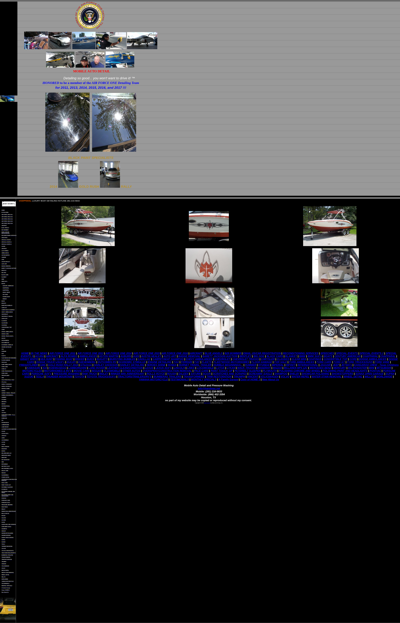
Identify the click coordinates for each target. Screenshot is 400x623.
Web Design (207, 402)
